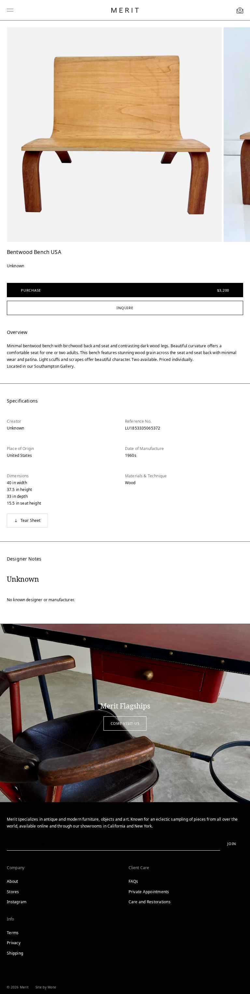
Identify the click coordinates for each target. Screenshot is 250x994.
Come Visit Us (125, 723)
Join (231, 843)
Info (10, 919)
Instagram (16, 902)
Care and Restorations (150, 902)
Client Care (139, 867)
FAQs (133, 881)
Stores (13, 892)
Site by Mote (45, 987)
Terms (13, 932)
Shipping (15, 953)
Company (15, 867)
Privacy (14, 943)
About (12, 881)
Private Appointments (149, 892)
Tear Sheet (31, 520)
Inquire (125, 307)
